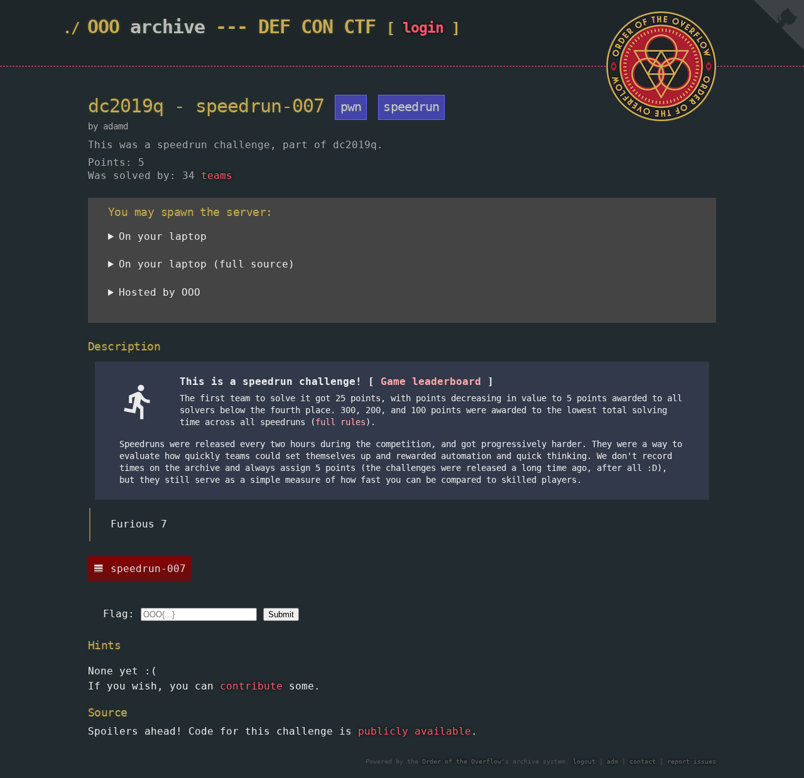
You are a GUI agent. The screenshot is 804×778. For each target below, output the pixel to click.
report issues (691, 761)
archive (167, 27)
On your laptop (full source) (207, 264)
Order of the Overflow (461, 761)
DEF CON (295, 27)
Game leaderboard (431, 381)
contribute (251, 686)
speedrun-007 (148, 569)
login (423, 27)
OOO (103, 27)
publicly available (414, 731)
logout (584, 761)
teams (216, 175)
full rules (340, 422)
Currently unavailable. (177, 294)
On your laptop (163, 236)
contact (642, 761)
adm (612, 761)
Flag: (118, 614)
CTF (360, 27)
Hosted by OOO (159, 292)
